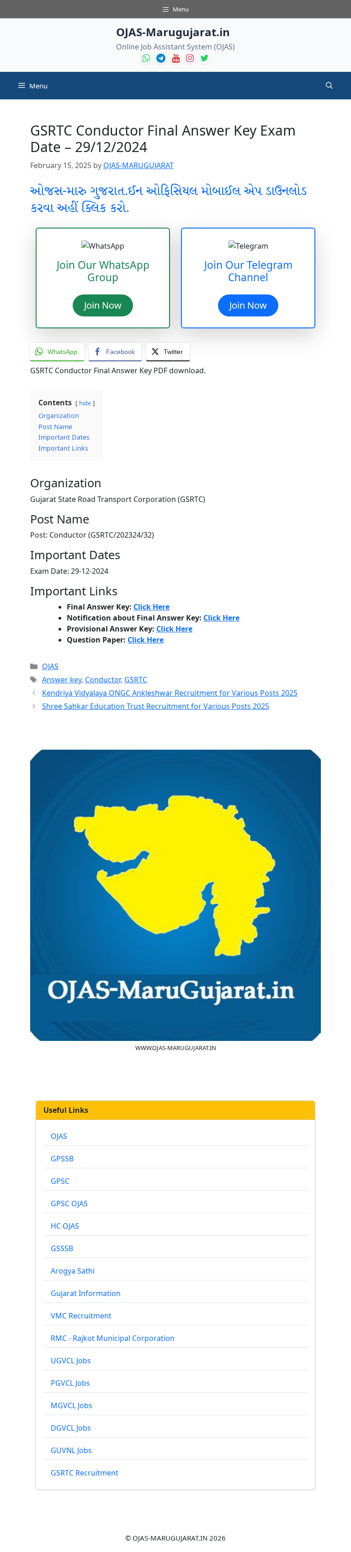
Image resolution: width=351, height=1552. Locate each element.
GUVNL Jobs (71, 1450)
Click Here (151, 607)
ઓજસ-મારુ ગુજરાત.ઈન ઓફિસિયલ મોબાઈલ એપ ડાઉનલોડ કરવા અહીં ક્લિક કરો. (168, 200)
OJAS (50, 666)
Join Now (103, 305)
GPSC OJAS (69, 1203)
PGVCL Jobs (70, 1383)
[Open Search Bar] (329, 85)
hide (85, 403)
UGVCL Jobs (71, 1361)
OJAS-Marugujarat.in (173, 31)
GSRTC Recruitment (84, 1473)
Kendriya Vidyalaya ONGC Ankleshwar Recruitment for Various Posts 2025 (170, 693)
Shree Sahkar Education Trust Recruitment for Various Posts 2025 (155, 706)
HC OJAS (65, 1226)
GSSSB (62, 1248)
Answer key (61, 680)
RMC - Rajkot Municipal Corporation (113, 1338)
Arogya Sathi (73, 1271)
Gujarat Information (86, 1293)
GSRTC (135, 680)
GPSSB (62, 1159)
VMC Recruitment (81, 1316)
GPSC (60, 1181)
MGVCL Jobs (71, 1405)
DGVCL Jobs (71, 1428)
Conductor (103, 680)
